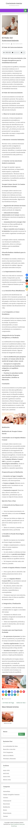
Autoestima (6, 791)
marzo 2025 (6, 776)
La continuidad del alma (10, 746)
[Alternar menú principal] (25, 10)
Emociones (6, 804)
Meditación (6, 807)
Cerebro (5, 797)
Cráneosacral (7, 698)
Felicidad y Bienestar (9, 758)
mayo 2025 (6, 770)
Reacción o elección (9, 749)
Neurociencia (7, 813)
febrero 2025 (7, 779)
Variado (5, 816)
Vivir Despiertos (8, 752)
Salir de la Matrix (8, 755)
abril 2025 (6, 773)
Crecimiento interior (14, 3)
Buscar (5, 731)
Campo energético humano (11, 794)
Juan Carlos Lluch (17, 43)
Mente (5, 810)
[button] (3, 691)
